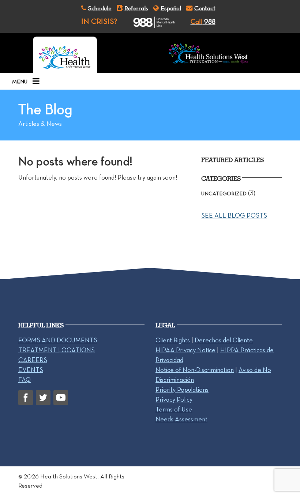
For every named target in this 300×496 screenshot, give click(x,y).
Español (171, 8)
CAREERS (32, 360)
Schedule (100, 8)
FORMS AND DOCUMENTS (57, 340)
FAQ (24, 380)
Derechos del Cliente (224, 340)
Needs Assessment (181, 419)
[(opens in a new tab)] (147, 22)
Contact (204, 8)
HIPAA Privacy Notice (185, 350)
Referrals (136, 8)
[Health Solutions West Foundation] (208, 55)
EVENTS (30, 370)
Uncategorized (224, 193)
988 (203, 21)
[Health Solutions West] (65, 55)
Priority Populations (182, 390)
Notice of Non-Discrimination (194, 370)
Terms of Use (173, 409)
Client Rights (172, 340)
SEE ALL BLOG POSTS (234, 215)
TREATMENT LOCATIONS (56, 350)
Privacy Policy (173, 399)
